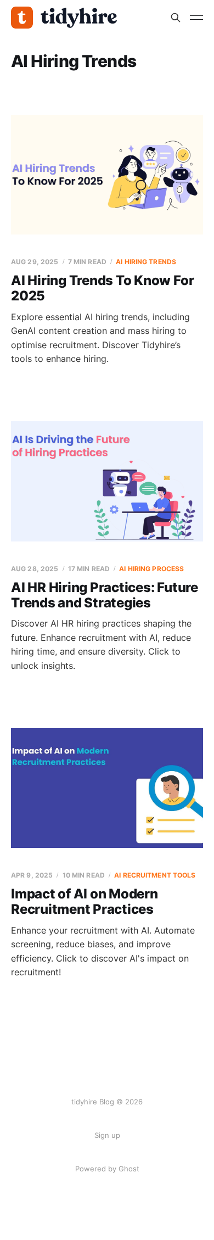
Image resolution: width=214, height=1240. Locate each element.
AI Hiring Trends (146, 262)
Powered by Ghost (107, 1168)
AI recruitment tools (154, 875)
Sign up (107, 1135)
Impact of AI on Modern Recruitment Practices (84, 901)
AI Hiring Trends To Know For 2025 (102, 288)
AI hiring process (151, 569)
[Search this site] (175, 17)
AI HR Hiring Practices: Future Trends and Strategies (104, 595)
